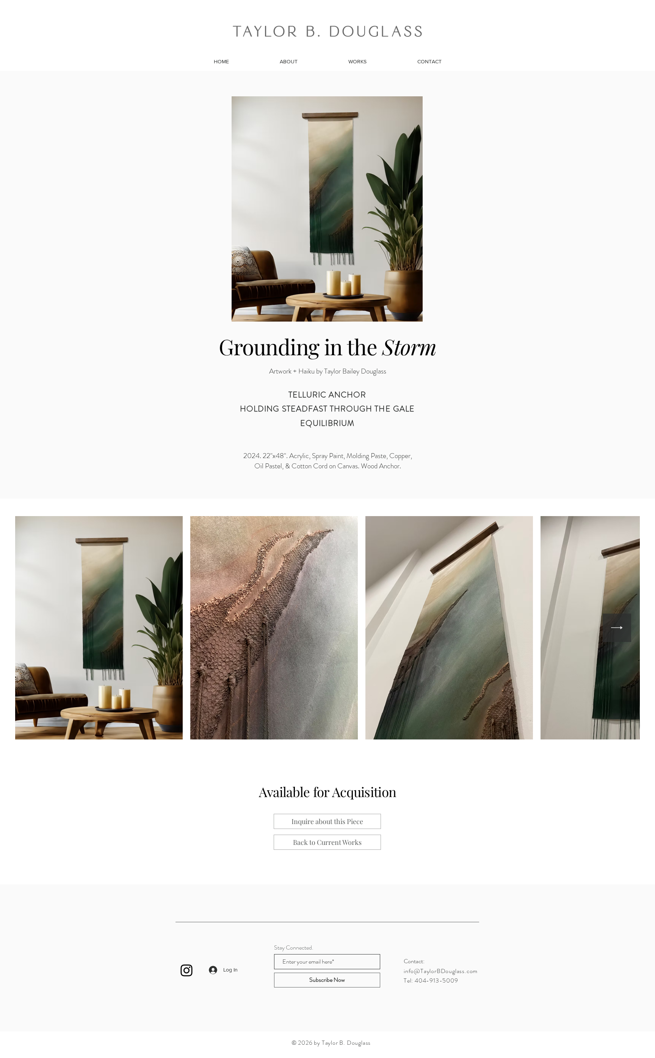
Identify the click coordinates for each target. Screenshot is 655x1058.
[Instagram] (186, 970)
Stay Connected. (293, 948)
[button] (327, 821)
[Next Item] (617, 628)
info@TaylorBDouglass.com (441, 971)
